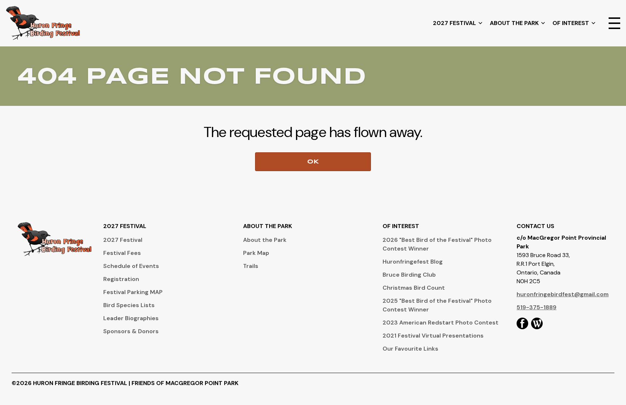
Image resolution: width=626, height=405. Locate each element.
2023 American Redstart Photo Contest (440, 322)
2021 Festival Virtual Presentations (433, 335)
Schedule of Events (131, 266)
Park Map (256, 253)
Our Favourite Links (410, 348)
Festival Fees (122, 253)
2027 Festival (454, 23)
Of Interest (570, 23)
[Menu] (614, 23)
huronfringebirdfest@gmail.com (563, 294)
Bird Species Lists (129, 305)
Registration (121, 279)
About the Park (265, 240)
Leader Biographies (131, 318)
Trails (250, 266)
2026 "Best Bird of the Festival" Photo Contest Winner (437, 244)
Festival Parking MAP (133, 292)
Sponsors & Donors (131, 331)
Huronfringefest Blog (413, 261)
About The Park (514, 23)
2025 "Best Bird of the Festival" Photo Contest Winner (437, 305)
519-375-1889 (536, 307)
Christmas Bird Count (414, 288)
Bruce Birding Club (409, 274)
